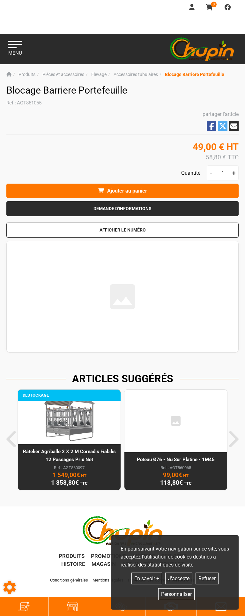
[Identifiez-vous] (192, 7)
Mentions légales (108, 580)
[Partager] (234, 126)
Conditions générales (69, 580)
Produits (72, 556)
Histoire (73, 564)
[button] (194, 74)
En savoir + (146, 578)
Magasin (104, 564)
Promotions (108, 556)
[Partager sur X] (222, 126)
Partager (211, 126)
